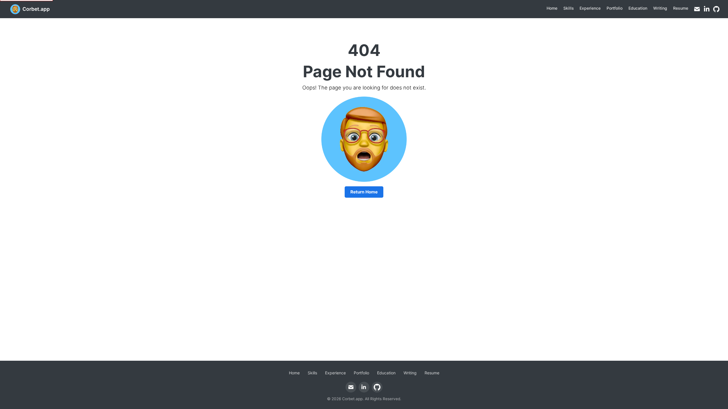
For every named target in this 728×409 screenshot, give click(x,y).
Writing (660, 8)
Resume (680, 8)
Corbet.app (36, 9)
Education (637, 8)
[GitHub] (716, 9)
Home (552, 8)
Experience (590, 8)
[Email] (697, 9)
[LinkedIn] (707, 9)
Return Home (364, 192)
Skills (568, 8)
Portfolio (614, 8)
